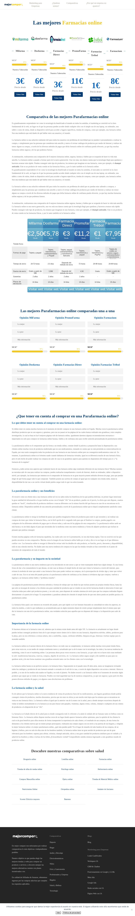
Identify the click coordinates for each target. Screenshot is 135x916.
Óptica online (67, 779)
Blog (89, 842)
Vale (58, 913)
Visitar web (36, 289)
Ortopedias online (67, 789)
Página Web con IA (95, 894)
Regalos (53, 880)
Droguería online (29, 759)
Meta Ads (91, 877)
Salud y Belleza (55, 885)
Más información (24, 340)
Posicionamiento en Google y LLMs (101, 872)
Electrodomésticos (56, 858)
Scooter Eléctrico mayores (30, 799)
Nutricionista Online (29, 789)
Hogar (52, 848)
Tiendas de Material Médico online (105, 779)
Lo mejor (21, 324)
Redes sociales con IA (96, 888)
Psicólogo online (67, 769)
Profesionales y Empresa (59, 875)
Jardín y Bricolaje (56, 853)
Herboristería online (105, 769)
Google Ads (92, 883)
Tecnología (54, 891)
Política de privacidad (71, 913)
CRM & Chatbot (94, 867)
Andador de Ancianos (105, 789)
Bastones (67, 799)
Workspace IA (93, 861)
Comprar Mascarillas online (29, 779)
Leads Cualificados (95, 856)
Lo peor (20, 332)
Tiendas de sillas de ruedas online (29, 769)
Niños (52, 864)
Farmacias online (105, 759)
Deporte (53, 842)
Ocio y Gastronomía (57, 869)
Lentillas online (67, 759)
